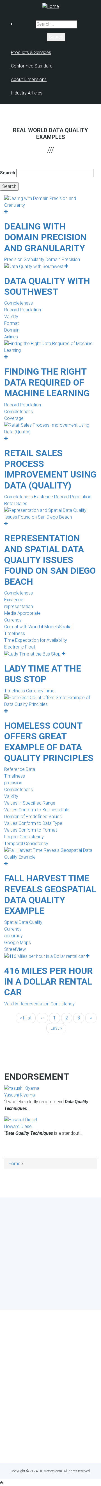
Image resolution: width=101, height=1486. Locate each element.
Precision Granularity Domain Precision (42, 259)
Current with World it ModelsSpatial (38, 626)
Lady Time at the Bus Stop (42, 674)
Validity (11, 316)
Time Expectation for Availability (35, 640)
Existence (13, 599)
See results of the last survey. (65, 1296)
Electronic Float (19, 647)
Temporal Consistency (26, 843)
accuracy (13, 935)
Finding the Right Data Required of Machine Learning (46, 382)
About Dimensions (29, 79)
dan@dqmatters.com (50, 1448)
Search (7, 172)
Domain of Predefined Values (33, 816)
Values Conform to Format (30, 830)
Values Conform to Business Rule (36, 809)
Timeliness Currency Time (29, 691)
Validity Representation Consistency (39, 1004)
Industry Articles (26, 93)
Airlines (11, 336)
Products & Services (31, 52)
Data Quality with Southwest (47, 286)
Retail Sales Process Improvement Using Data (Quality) (50, 469)
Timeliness (14, 633)
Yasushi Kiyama (19, 1095)
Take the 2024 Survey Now (50, 1286)
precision (13, 782)
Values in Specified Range (29, 803)
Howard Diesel (18, 1126)
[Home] (50, 6)
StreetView (15, 949)
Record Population (22, 309)
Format (11, 323)
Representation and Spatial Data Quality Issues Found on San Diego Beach (50, 560)
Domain (11, 330)
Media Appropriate (22, 613)
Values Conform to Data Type (33, 823)
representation (18, 606)
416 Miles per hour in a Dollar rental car (48, 981)
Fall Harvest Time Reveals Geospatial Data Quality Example (50, 894)
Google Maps (17, 942)
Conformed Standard (31, 66)
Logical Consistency (24, 836)
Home (14, 1163)
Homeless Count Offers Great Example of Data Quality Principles (48, 741)
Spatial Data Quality (23, 922)
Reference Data (19, 769)
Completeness (18, 303)
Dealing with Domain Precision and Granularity (45, 237)
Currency (13, 620)
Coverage (14, 418)
